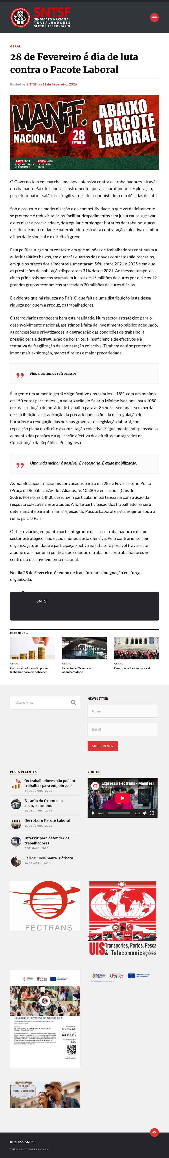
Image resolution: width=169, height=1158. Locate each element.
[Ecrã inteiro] (151, 813)
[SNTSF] (84, 17)
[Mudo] (144, 813)
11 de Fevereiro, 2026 (59, 84)
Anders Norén (37, 1149)
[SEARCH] (73, 703)
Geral (15, 46)
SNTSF (31, 84)
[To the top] (154, 1132)
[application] (123, 798)
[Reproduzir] (93, 813)
